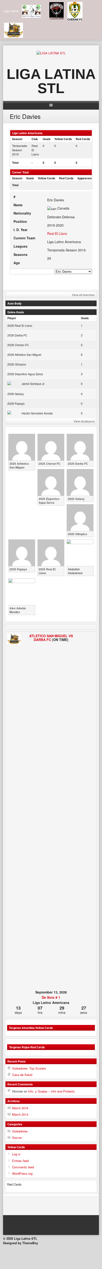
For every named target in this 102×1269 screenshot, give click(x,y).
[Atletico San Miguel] (14, 639)
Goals (85, 318)
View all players (84, 421)
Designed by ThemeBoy (20, 1243)
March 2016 (20, 1108)
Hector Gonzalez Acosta (37, 413)
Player (11, 318)
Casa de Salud (22, 1074)
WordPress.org (22, 1173)
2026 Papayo (16, 403)
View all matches (83, 295)
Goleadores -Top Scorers (29, 1068)
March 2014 (20, 1114)
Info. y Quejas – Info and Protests (51, 1091)
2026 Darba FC (17, 335)
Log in (16, 1154)
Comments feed (23, 1167)
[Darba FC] (88, 811)
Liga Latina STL (51, 81)
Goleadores (20, 1131)
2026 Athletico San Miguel (24, 355)
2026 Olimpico (16, 364)
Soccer (17, 1137)
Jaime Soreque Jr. (33, 384)
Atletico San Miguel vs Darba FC (51, 637)
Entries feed (20, 1160)
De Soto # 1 (51, 997)
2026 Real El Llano (19, 325)
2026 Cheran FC (18, 345)
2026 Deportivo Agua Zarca (25, 374)
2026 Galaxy (15, 394)
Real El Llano (57, 233)
